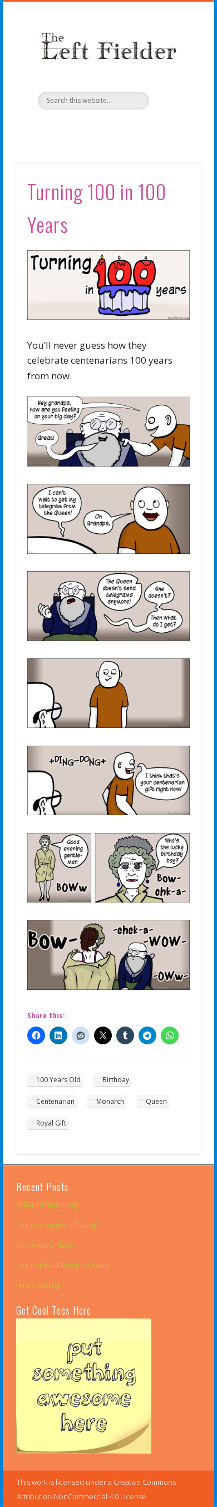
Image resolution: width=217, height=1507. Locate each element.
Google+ (130, 128)
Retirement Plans (44, 1245)
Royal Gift (51, 1123)
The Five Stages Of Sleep (57, 1225)
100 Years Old (58, 1079)
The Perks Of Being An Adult (62, 1265)
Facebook (84, 128)
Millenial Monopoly (47, 1204)
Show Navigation (173, 99)
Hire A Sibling (38, 1285)
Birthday (115, 1079)
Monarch (110, 1101)
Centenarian (55, 1101)
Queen (156, 1101)
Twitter (107, 128)
